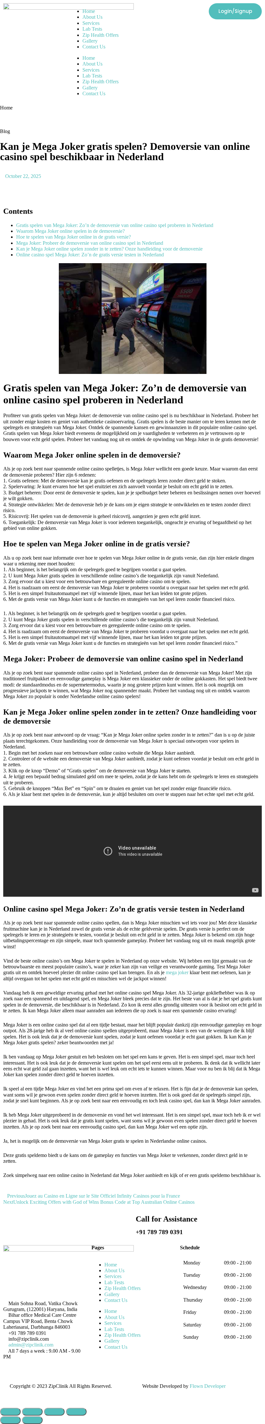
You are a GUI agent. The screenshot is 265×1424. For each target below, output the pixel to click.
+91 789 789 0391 (159, 1232)
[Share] (32, 1412)
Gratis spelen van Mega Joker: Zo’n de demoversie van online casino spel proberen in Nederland (114, 225)
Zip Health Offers (100, 35)
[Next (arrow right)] (32, 1420)
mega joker (177, 972)
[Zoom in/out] (76, 1412)
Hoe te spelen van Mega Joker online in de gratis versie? (73, 237)
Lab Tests (92, 29)
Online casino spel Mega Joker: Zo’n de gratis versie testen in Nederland (90, 254)
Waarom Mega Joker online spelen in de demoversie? (70, 231)
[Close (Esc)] (10, 1412)
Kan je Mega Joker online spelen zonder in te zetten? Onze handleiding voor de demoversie (109, 249)
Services (91, 23)
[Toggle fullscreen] (54, 1412)
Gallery (90, 41)
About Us (92, 17)
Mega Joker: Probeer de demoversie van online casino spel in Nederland (89, 243)
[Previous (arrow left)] (10, 1420)
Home (88, 11)
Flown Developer (208, 1386)
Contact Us (93, 46)
